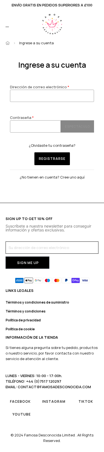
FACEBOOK (20, 401)
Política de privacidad (23, 320)
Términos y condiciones (25, 311)
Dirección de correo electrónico (39, 86)
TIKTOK (85, 401)
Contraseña (21, 117)
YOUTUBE (21, 414)
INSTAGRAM (53, 401)
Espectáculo (77, 126)
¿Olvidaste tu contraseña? (52, 145)
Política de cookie (20, 329)
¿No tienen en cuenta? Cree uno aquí (52, 177)
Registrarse (52, 158)
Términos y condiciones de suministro (37, 302)
